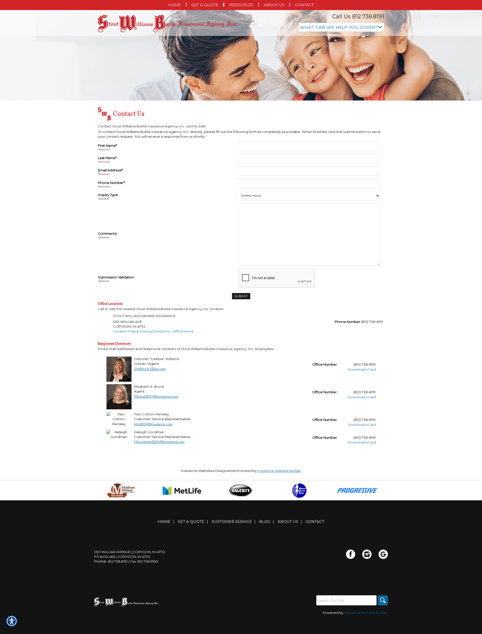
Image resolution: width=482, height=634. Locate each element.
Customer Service (232, 521)
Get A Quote (191, 521)
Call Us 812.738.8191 (358, 16)
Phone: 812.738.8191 (111, 561)
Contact (315, 521)
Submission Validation (116, 277)
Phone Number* (111, 183)
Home (164, 521)
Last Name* (107, 158)
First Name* (107, 145)
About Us (288, 521)
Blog (264, 521)
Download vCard (362, 369)
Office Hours (182, 331)
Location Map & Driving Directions (141, 331)
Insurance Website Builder (279, 471)
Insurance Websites (197, 471)
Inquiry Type (108, 195)
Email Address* (110, 170)
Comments (107, 233)
